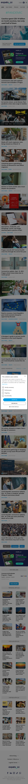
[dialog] (14, 392)
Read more (4, 384)
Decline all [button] (14, 403)
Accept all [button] (14, 399)
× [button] (24, 376)
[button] (14, 407)
